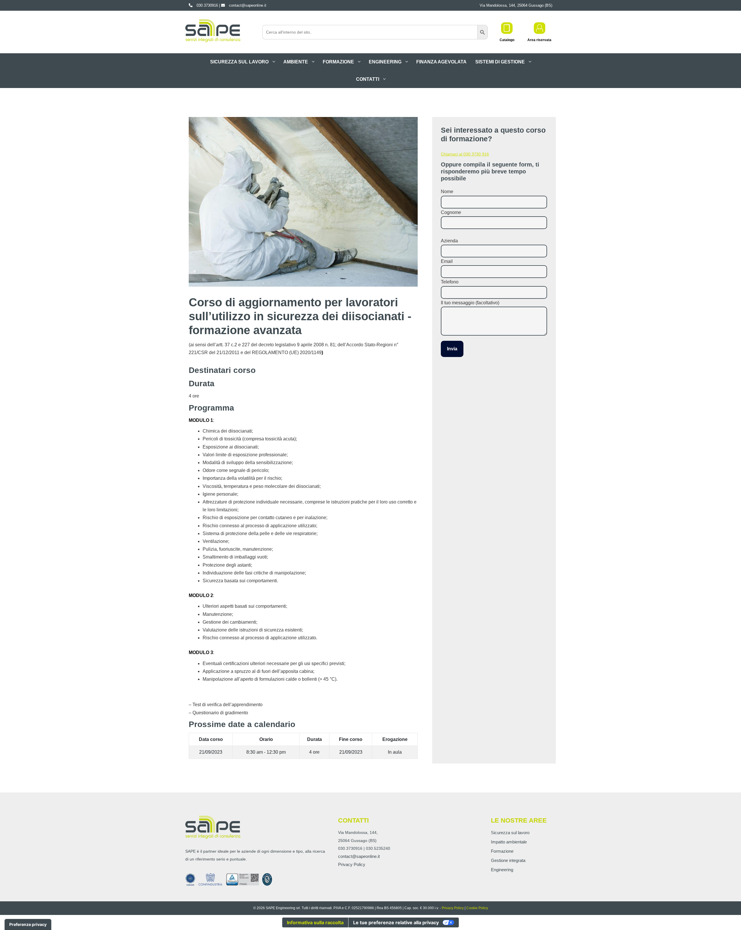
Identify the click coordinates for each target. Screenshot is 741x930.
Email (447, 261)
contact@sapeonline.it (359, 856)
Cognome (451, 212)
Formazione (338, 61)
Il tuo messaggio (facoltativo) (470, 302)
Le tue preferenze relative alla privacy (396, 922)
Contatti (367, 79)
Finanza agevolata (441, 61)
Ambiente (295, 61)
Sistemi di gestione (500, 61)
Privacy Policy (351, 864)
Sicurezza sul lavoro (239, 61)
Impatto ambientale (509, 841)
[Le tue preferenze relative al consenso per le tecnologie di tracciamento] (28, 924)
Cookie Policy (477, 908)
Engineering (385, 61)
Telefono (449, 281)
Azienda (449, 240)
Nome (447, 191)
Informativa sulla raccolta (315, 922)
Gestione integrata (508, 860)
